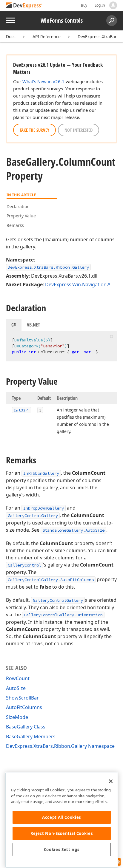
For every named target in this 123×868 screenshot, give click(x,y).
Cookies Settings (62, 849)
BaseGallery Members (31, 736)
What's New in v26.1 (43, 81)
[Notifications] (113, 5)
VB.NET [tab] (33, 324)
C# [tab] (13, 324)
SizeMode (17, 717)
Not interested (78, 130)
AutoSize (16, 688)
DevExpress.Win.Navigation (76, 284)
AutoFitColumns (24, 707)
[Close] (110, 781)
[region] (61, 820)
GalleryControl (24, 565)
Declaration (18, 206)
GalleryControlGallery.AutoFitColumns (51, 579)
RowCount (18, 678)
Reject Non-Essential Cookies (61, 833)
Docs (11, 36)
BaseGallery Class (25, 726)
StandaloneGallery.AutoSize (73, 530)
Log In (100, 5)
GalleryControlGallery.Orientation (63, 615)
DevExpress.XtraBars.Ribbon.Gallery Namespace (60, 746)
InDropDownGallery (43, 508)
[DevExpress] (24, 5)
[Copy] (111, 336)
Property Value (21, 216)
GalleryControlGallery (33, 515)
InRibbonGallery (41, 473)
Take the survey (34, 130)
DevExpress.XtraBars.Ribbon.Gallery (48, 267)
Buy (84, 5)
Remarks (15, 225)
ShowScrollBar (22, 697)
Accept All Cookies (61, 817)
